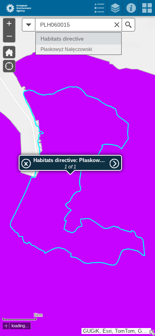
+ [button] (9, 23)
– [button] (9, 35)
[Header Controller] (77, 8)
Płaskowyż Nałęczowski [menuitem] (66, 49)
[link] (16, 8)
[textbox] (78, 24)
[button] (6, 325)
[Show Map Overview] (152, 333)
